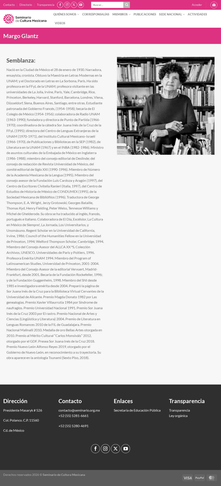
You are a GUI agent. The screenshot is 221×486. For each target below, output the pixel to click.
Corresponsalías (95, 14)
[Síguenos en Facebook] (60, 5)
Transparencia (45, 4)
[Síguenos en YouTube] (81, 5)
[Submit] (126, 5)
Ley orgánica (178, 416)
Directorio (25, 4)
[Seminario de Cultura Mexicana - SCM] (25, 18)
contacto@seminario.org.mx (79, 410)
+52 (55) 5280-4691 (73, 426)
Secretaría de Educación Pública (137, 410)
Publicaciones (145, 14)
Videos (60, 23)
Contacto (9, 4)
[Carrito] (213, 5)
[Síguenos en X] (74, 5)
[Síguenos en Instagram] (67, 5)
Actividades (197, 14)
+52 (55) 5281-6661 (73, 416)
